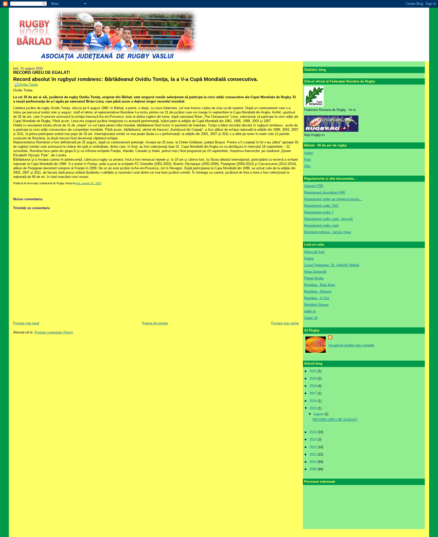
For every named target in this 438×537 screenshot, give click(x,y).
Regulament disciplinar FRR (324, 192)
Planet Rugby (314, 278)
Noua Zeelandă (315, 272)
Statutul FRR (313, 186)
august (319, 414)
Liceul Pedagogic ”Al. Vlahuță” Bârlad (331, 265)
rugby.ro (310, 311)
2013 (313, 439)
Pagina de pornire (155, 323)
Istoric (308, 153)
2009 (313, 469)
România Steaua (316, 305)
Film (307, 166)
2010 (313, 462)
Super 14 (310, 318)
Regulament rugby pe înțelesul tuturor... (333, 199)
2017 (313, 393)
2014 (313, 432)
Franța (309, 258)
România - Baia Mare (319, 285)
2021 (313, 371)
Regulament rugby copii (321, 225)
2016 (313, 401)
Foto (307, 159)
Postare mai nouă (26, 323)
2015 (313, 408)
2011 (313, 454)
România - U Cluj (316, 298)
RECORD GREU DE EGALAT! (41, 72)
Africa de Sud (314, 252)
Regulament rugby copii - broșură (328, 219)
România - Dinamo (317, 291)
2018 (313, 386)
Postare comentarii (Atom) (53, 332)
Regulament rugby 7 (319, 212)
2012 (313, 447)
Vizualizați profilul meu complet (351, 345)
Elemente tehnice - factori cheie (327, 232)
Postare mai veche (285, 323)
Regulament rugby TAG (321, 206)
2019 (313, 378)
